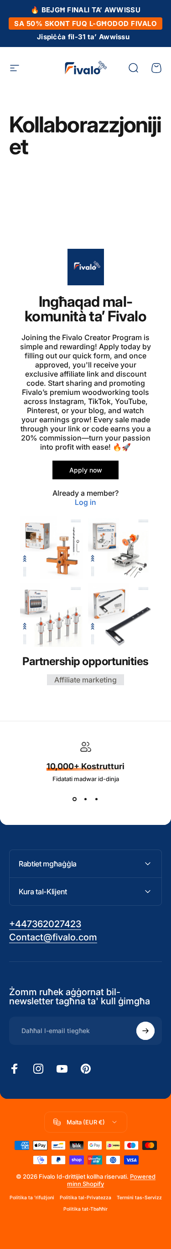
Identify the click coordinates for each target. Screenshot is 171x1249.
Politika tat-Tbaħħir (85, 1209)
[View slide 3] (96, 798)
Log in (85, 502)
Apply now (85, 470)
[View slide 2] (85, 798)
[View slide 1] (74, 798)
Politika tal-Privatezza (85, 1198)
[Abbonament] (145, 1031)
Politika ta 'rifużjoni (32, 1198)
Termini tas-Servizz (139, 1198)
